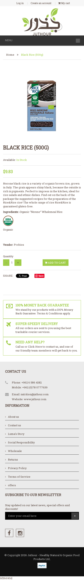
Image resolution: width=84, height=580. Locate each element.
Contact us (14, 425)
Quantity (8, 256)
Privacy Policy (17, 468)
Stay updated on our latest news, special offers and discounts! (37, 507)
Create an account (41, 3)
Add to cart (56, 262)
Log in (20, 3)
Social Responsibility (21, 442)
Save (41, 275)
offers (12, 485)
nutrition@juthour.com (35, 394)
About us (13, 417)
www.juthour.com (35, 399)
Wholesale (15, 451)
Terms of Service (19, 476)
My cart (65, 3)
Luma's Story (16, 434)
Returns (13, 459)
